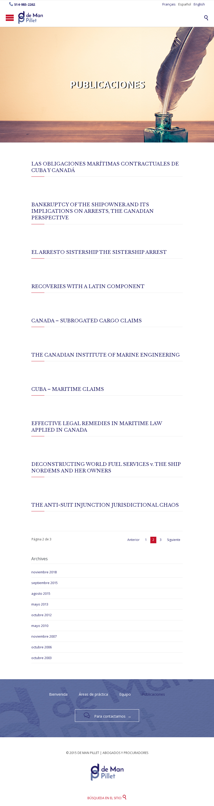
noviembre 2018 (44, 572)
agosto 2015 (40, 593)
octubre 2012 (41, 615)
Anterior (133, 540)
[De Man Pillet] (30, 17)
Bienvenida (58, 694)
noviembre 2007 (44, 636)
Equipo (125, 694)
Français (169, 4)
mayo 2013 (39, 604)
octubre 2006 (41, 647)
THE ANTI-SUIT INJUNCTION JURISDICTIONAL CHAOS (105, 505)
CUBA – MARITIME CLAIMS (67, 389)
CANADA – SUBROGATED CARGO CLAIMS (86, 321)
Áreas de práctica (93, 694)
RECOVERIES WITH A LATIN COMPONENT (88, 286)
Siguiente (173, 540)
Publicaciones (153, 694)
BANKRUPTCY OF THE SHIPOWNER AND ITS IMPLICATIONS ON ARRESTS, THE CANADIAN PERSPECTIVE (92, 211)
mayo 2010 (39, 625)
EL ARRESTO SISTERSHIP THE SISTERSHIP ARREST (99, 252)
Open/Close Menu (10, 17)
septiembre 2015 (44, 582)
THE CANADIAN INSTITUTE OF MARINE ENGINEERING (105, 355)
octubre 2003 (41, 657)
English (199, 4)
